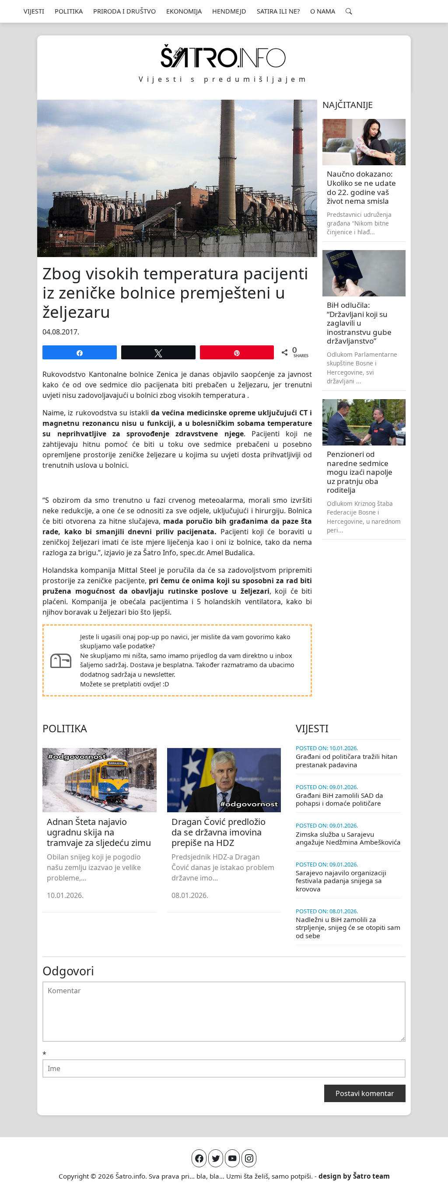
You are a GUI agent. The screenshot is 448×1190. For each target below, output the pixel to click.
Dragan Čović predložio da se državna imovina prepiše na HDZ (219, 832)
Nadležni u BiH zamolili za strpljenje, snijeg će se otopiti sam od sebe (348, 927)
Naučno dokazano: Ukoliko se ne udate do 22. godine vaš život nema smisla (361, 187)
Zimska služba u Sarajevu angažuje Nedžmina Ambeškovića (348, 838)
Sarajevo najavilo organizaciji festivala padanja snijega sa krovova (341, 880)
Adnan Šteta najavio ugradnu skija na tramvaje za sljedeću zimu (99, 832)
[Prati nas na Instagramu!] (249, 1158)
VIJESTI (34, 11)
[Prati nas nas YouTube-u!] (232, 1158)
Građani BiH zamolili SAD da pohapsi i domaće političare (339, 799)
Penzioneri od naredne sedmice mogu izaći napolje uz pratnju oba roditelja (359, 472)
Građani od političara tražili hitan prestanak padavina (346, 760)
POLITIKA (69, 11)
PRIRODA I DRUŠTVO (124, 11)
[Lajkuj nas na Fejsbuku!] (199, 1158)
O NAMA (322, 11)
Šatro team (371, 1176)
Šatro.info (130, 1176)
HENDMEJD (229, 11)
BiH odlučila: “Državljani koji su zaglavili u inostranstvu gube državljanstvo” (359, 323)
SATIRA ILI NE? (278, 11)
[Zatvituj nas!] (215, 1158)
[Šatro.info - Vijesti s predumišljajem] (224, 55)
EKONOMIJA (184, 11)
